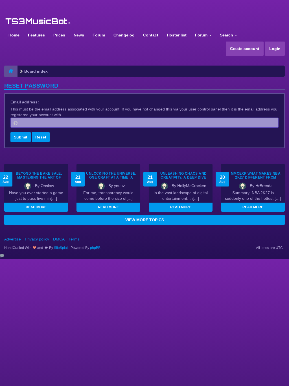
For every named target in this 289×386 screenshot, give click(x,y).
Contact (150, 35)
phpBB (95, 248)
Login (275, 48)
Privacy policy (37, 239)
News (79, 35)
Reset (40, 137)
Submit (20, 137)
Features (36, 35)
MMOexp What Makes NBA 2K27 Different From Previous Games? (256, 177)
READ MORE (36, 207)
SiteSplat (60, 248)
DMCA (59, 239)
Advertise (12, 239)
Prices (59, 35)
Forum (99, 35)
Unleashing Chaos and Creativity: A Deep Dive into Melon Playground (183, 177)
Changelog (124, 35)
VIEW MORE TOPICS (144, 220)
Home (13, 35)
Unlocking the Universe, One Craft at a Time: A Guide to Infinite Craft (111, 177)
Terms (74, 239)
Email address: (24, 102)
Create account (244, 48)
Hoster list (177, 35)
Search (227, 35)
